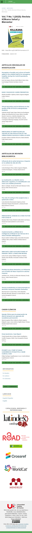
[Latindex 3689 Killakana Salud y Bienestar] (16, 427)
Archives (10, 8)
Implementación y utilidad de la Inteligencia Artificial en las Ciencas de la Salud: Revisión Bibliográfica (15, 233)
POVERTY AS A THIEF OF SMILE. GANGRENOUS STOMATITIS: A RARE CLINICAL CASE (13, 352)
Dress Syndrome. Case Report (11, 334)
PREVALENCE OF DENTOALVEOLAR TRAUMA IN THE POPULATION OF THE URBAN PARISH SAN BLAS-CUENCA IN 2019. (16, 133)
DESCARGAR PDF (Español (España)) (16, 87)
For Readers (6, 373)
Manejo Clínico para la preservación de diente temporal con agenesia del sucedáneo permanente (14, 316)
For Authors (6, 376)
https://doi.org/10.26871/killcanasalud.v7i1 (17, 50)
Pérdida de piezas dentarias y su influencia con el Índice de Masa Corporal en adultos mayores (16, 271)
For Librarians (6, 378)
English (5, 401)
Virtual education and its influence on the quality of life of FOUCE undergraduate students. (15, 108)
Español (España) (8, 398)
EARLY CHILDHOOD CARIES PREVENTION (15, 92)
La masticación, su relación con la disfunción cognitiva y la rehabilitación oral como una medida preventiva (16, 181)
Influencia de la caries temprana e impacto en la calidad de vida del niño (16, 163)
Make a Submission (10, 386)
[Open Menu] (2, 2)
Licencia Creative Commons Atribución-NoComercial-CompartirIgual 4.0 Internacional (17, 525)
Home (4, 8)
